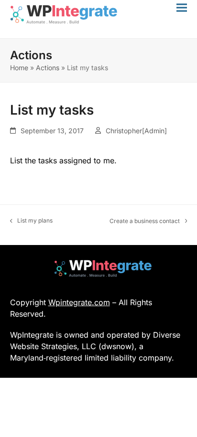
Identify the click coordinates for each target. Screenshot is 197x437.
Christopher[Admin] (136, 131)
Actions (47, 68)
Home (19, 68)
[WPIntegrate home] (98, 268)
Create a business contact (144, 221)
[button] (181, 7)
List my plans (31, 221)
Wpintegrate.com (79, 302)
